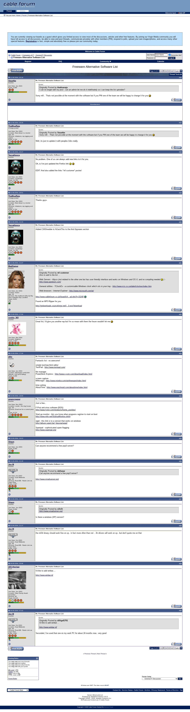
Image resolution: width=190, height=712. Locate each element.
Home (18, 15)
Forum (9, 11)
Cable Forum (15, 55)
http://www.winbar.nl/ (44, 575)
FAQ (60, 61)
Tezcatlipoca (14, 155)
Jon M (11, 464)
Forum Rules (12, 678)
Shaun (11, 442)
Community (104, 61)
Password (150, 58)
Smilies (10, 671)
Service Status (127, 690)
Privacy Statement (158, 690)
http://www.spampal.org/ (46, 430)
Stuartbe (12, 81)
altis (10, 357)
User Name (150, 55)
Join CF (182, 13)
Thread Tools (175, 74)
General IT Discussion (44, 55)
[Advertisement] (154, 5)
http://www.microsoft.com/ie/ (81, 291)
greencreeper (14, 399)
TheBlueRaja (14, 126)
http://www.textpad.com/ (55, 367)
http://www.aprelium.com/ (50, 282)
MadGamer (13, 266)
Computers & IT (28, 55)
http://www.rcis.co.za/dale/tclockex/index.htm (132, 286)
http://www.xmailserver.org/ (47, 479)
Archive (147, 690)
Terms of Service (172, 690)
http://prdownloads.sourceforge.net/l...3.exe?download (59, 306)
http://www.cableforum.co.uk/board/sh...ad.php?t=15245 (60, 297)
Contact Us (117, 690)
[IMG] (10, 673)
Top (181, 690)
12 (172, 71)
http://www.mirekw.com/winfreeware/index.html (66, 381)
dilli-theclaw (13, 567)
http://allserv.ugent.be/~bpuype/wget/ (51, 423)
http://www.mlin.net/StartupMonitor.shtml (53, 416)
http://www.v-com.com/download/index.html (73, 374)
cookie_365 (13, 318)
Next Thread (101, 653)
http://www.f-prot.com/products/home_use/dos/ (56, 410)
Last (177, 71)
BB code (11, 670)
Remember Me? (176, 55)
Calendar (160, 61)
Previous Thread (90, 653)
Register (28, 61)
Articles (22, 11)
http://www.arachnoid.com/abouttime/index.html (67, 387)
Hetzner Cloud (108, 707)
